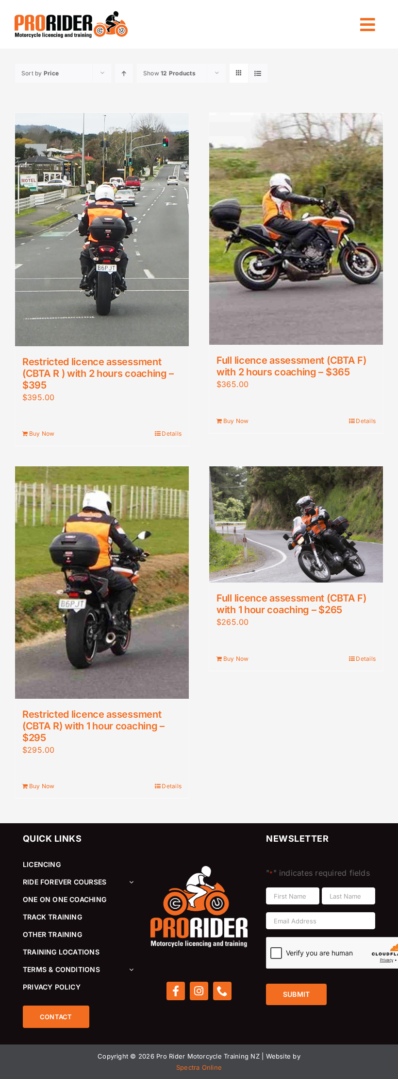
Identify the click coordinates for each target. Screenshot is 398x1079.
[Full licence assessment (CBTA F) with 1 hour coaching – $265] (296, 524)
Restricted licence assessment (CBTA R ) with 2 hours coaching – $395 (98, 373)
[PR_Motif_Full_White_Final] (199, 870)
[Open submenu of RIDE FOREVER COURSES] (129, 882)
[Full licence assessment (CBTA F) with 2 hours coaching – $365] (296, 229)
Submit (296, 994)
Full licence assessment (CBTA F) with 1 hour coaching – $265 (291, 604)
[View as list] (258, 73)
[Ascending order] (124, 73)
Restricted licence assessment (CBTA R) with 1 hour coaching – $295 (93, 725)
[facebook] (175, 991)
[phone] (222, 991)
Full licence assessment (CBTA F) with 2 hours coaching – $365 (291, 366)
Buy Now (42, 433)
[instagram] (199, 991)
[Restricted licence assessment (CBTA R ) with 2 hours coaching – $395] (102, 229)
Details (172, 433)
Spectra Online (199, 1067)
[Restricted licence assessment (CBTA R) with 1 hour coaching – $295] (102, 582)
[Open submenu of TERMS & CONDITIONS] (129, 969)
